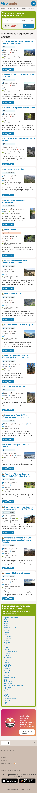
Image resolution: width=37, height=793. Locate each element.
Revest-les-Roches (9, 678)
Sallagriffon (7, 689)
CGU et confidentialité (7, 750)
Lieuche (6, 666)
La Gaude (7, 653)
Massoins (7, 670)
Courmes (6, 640)
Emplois (3, 757)
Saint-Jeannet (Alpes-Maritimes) (13, 685)
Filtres (11, 26)
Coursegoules (8, 642)
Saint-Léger (7, 687)
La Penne (6, 655)
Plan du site (4, 754)
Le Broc (6, 659)
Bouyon (6, 629)
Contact (3, 767)
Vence (6, 702)
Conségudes (7, 638)
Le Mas (6, 661)
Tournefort (7, 700)
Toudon (6, 694)
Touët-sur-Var (8, 696)
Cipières (6, 633)
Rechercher (28, 26)
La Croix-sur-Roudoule (10, 651)
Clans (5, 634)
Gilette (6, 648)
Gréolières (7, 649)
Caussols (6, 631)
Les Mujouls (7, 664)
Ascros (6, 621)
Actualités (4, 760)
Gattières (6, 646)
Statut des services (12, 789)
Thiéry (6, 693)
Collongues (7, 636)
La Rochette (7, 657)
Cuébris (6, 644)
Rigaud (6, 679)
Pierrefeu (7, 672)
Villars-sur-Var (8, 704)
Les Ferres (7, 663)
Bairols (6, 625)
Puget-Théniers (8, 676)
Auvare (6, 623)
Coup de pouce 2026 (7, 763)
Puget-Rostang (8, 674)
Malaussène (7, 668)
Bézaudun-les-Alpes (10, 627)
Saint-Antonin (8, 683)
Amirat (6, 619)
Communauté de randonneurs (10, 770)
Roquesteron (8, 681)
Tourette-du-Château (10, 698)
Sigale (6, 691)
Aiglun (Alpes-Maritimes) (11, 618)
